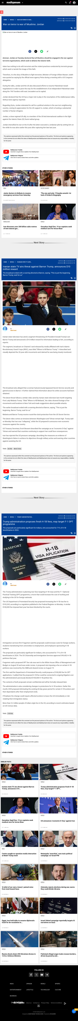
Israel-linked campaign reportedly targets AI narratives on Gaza (58, 921)
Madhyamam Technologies (35, 1014)
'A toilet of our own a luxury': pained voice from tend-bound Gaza (17, 888)
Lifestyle (29, 990)
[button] (2, 2)
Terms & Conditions (56, 1003)
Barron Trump (17, 448)
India (4, 188)
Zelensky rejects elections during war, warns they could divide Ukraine (58, 888)
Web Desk (13, 330)
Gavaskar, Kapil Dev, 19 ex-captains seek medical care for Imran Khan (56, 228)
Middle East (6, 221)
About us (28, 1003)
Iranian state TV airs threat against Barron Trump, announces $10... (18, 788)
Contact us (36, 1003)
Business (13, 996)
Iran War (10, 448)
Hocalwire (53, 1014)
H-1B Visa (10, 713)
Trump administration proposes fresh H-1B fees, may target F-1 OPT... (57, 788)
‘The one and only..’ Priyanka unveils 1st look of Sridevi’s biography (56, 194)
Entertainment (45, 188)
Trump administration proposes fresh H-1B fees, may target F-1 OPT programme (38, 522)
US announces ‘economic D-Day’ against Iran (58, 821)
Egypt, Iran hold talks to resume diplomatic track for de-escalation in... (18, 921)
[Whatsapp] (41, 51)
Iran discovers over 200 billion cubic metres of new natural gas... (20, 228)
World (42, 221)
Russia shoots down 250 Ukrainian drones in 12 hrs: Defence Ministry (19, 955)
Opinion (29, 984)
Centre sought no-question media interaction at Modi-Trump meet (19, 855)
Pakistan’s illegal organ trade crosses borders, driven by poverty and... (58, 955)
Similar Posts (6, 762)
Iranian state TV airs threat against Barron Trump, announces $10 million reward (36, 267)
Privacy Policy (45, 1003)
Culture (58, 990)
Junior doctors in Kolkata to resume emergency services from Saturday (17, 194)
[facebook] (29, 51)
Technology (45, 990)
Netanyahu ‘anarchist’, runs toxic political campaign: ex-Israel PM (56, 855)
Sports (57, 984)
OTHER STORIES (7, 168)
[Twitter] (35, 51)
